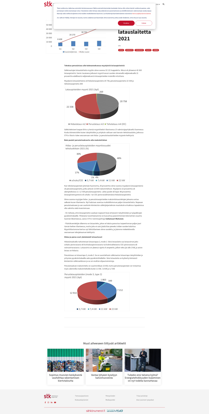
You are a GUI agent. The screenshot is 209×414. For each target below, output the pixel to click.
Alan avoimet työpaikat (145, 400)
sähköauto (129, 50)
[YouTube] (55, 402)
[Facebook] (45, 402)
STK (119, 46)
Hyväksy (126, 23)
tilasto (148, 50)
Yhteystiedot (110, 396)
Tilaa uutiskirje (141, 396)
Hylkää (144, 23)
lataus (121, 50)
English (155, 4)
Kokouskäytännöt (81, 400)
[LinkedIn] (51, 402)
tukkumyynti (139, 50)
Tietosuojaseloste (81, 396)
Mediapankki (110, 400)
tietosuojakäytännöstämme (141, 13)
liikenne (155, 50)
